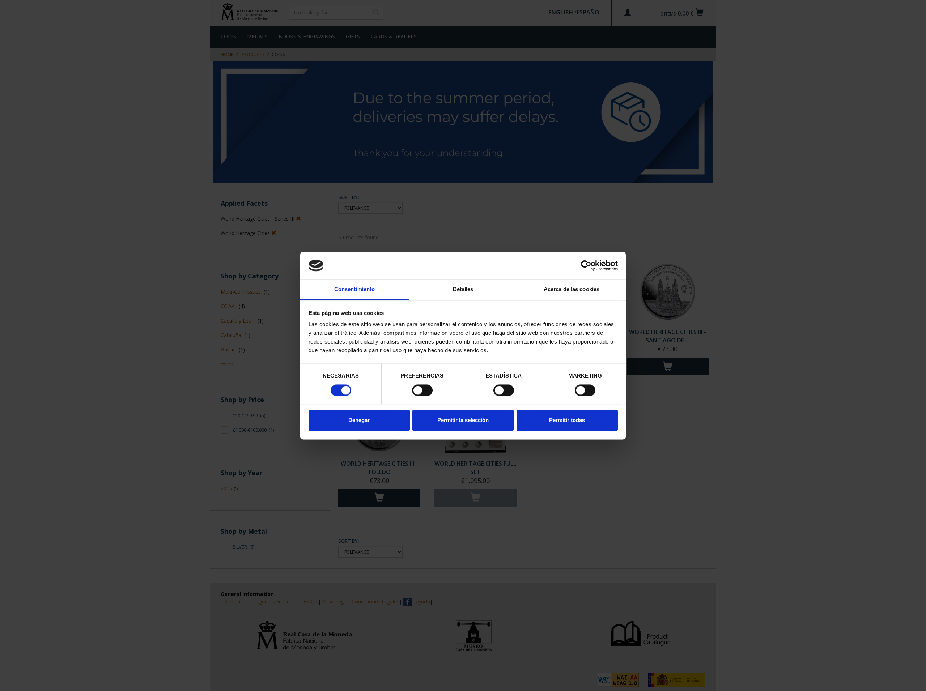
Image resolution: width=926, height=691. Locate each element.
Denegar (359, 420)
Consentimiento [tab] (354, 289)
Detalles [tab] (463, 289)
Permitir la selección (463, 420)
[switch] (422, 390)
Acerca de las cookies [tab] (571, 289)
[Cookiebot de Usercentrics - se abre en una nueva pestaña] (586, 265)
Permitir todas (567, 420)
